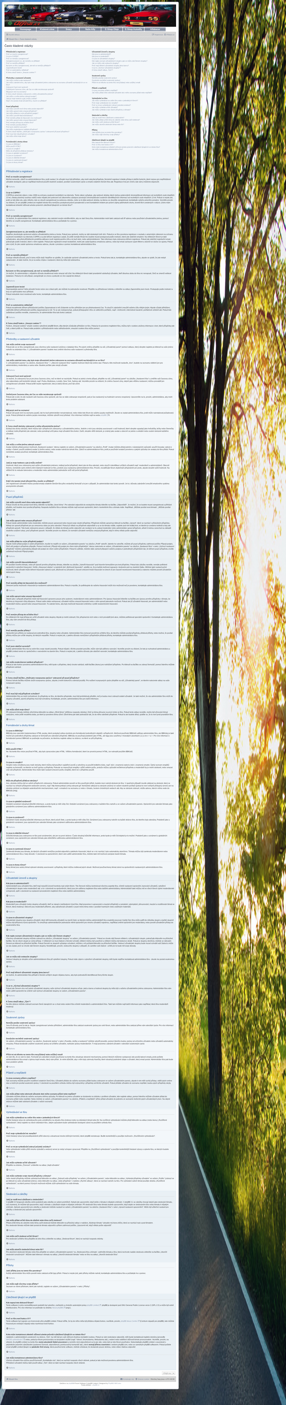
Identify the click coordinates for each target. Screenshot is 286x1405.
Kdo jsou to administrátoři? (101, 54)
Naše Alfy (90, 29)
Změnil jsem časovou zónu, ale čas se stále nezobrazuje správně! (30, 89)
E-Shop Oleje (112, 29)
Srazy (69, 29)
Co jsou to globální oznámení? (17, 153)
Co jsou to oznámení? (14, 155)
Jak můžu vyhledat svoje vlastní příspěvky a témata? (111, 110)
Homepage (25, 29)
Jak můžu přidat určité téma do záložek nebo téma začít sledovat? (116, 120)
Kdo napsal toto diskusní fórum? (103, 142)
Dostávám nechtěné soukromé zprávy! (106, 80)
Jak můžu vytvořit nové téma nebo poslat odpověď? (25, 109)
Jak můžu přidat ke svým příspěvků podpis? (22, 113)
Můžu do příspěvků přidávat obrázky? (20, 151)
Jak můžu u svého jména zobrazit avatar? (21, 96)
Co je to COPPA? (12, 56)
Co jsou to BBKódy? (13, 144)
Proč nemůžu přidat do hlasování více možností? (24, 118)
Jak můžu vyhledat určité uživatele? (105, 107)
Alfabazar (155, 29)
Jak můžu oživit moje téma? (16, 136)
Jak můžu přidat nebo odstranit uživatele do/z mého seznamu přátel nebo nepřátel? (122, 93)
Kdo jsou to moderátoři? (100, 56)
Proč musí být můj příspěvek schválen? (20, 134)
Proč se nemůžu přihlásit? (15, 63)
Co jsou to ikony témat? (14, 162)
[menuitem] (169, 34)
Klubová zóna (47, 29)
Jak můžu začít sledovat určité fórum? (106, 122)
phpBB (103, 415)
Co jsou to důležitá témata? (16, 158)
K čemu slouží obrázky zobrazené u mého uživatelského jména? (29, 94)
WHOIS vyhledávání (14, 1340)
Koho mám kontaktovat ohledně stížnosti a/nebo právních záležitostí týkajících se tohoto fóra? (126, 147)
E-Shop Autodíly (133, 29)
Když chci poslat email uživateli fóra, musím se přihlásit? (26, 101)
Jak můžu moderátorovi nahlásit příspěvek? (22, 129)
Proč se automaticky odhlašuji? (17, 70)
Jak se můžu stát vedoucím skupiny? (105, 63)
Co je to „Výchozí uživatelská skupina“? (106, 68)
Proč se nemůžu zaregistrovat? (17, 58)
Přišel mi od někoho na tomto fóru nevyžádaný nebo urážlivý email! (116, 82)
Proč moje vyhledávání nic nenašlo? (105, 103)
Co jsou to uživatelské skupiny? (103, 58)
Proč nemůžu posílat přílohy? (16, 125)
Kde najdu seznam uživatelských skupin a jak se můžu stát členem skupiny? (119, 61)
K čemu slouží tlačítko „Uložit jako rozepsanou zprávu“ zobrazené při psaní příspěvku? (37, 131)
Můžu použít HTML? (13, 146)
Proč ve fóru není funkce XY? (102, 145)
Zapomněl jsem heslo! (14, 68)
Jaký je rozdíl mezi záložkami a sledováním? (108, 117)
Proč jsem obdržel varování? (16, 127)
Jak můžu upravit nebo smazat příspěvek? (21, 111)
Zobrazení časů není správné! (17, 87)
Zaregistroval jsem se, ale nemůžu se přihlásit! (23, 61)
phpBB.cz (96, 1385)
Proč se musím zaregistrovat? (17, 54)
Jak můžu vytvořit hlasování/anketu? (19, 115)
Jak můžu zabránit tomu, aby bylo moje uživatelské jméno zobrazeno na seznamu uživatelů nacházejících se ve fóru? (46, 84)
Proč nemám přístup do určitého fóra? (20, 122)
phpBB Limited (93, 1305)
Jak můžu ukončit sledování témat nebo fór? (108, 124)
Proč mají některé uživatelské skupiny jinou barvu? (110, 65)
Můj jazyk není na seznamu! (16, 92)
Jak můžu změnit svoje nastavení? (18, 80)
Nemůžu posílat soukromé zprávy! (104, 78)
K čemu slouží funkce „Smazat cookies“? (21, 72)
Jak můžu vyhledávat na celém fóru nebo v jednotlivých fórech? (115, 100)
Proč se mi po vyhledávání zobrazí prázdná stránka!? (111, 105)
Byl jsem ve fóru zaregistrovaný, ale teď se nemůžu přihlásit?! (28, 65)
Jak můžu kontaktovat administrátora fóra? (107, 149)
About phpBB (57, 1308)
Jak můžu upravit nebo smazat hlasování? (21, 120)
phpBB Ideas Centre (129, 1321)
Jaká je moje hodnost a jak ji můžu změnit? (21, 98)
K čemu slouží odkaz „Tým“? (102, 70)
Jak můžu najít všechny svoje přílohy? (106, 134)
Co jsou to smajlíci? (13, 149)
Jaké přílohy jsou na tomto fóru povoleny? (107, 132)
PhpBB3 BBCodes (114, 1383)
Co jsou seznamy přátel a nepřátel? (105, 90)
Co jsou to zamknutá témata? (16, 160)
